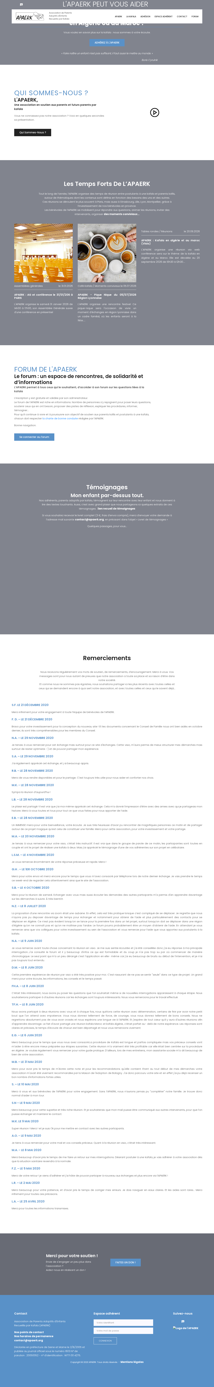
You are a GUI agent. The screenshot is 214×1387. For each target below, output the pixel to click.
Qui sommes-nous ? (32, 132)
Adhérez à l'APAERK (107, 42)
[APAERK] (185, 1328)
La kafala (131, 16)
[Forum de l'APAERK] (21, 4)
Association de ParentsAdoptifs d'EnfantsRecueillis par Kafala (60, 15)
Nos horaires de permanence (33, 1336)
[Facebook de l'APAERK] (14, 4)
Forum (195, 16)
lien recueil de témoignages (116, 508)
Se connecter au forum (34, 437)
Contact (182, 16)
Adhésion (145, 16)
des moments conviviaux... (121, 214)
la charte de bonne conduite (60, 418)
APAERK (118, 16)
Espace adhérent (164, 16)
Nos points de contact (29, 1332)
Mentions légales (132, 1362)
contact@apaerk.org (89, 519)
